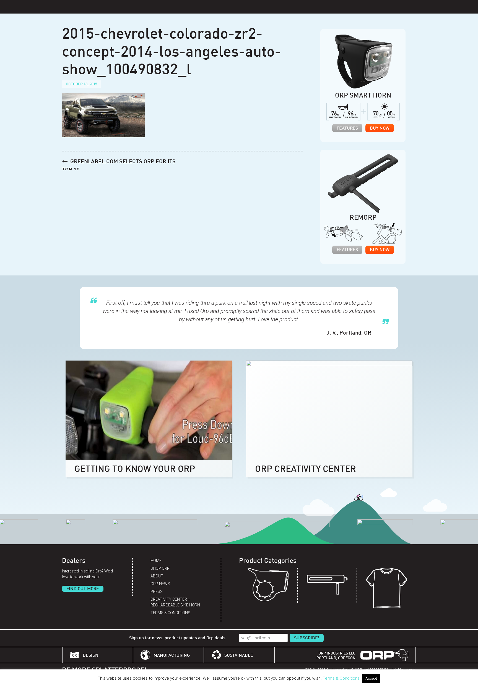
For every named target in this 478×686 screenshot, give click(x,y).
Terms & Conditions (170, 613)
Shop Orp (160, 568)
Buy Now (379, 128)
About (156, 576)
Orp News (160, 584)
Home (156, 560)
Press (156, 591)
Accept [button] (371, 678)
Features (347, 128)
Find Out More (82, 589)
